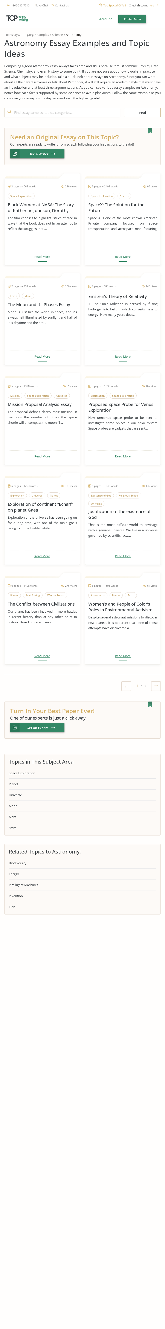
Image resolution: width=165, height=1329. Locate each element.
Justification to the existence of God (119, 514)
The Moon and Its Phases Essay (39, 304)
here (151, 5)
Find (142, 113)
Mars (12, 817)
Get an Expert (37, 728)
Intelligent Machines (23, 885)
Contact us (62, 5)
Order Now (132, 19)
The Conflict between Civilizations (41, 604)
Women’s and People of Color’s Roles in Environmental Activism (120, 607)
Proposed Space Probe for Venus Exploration (120, 407)
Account (105, 19)
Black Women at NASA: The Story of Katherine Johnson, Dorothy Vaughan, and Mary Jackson (41, 207)
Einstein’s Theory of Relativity (117, 296)
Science (57, 34)
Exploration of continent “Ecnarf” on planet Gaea (40, 507)
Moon (13, 806)
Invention (16, 896)
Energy (14, 874)
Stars (12, 828)
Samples (43, 34)
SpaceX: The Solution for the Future (116, 207)
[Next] (156, 686)
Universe (15, 795)
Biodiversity (17, 863)
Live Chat (42, 5)
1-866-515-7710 (19, 5)
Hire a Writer (38, 154)
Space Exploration (22, 773)
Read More (42, 256)
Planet (13, 784)
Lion (12, 907)
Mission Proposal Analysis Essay (40, 404)
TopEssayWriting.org (19, 34)
